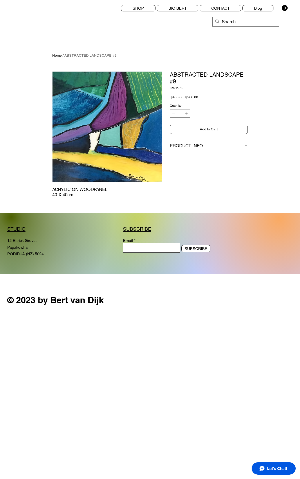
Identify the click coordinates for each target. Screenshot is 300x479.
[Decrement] (173, 113)
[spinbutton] (180, 113)
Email (128, 241)
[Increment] (186, 113)
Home (57, 55)
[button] (285, 8)
